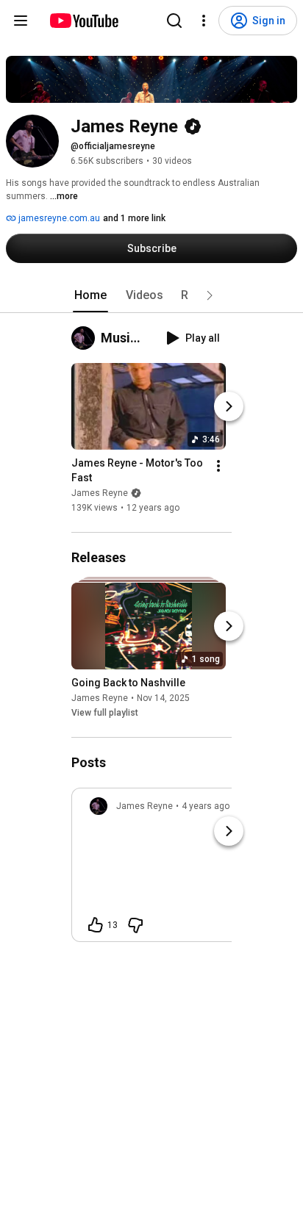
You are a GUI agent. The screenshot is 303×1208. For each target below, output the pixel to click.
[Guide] (20, 20)
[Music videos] (86, 338)
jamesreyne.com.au (58, 218)
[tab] (90, 295)
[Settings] (204, 20)
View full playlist (104, 713)
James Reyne (99, 493)
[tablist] (151, 295)
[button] (209, 295)
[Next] (228, 406)
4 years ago (205, 806)
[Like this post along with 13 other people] (95, 925)
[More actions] (218, 466)
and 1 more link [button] (134, 218)
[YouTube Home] (83, 20)
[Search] (174, 20)
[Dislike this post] (135, 925)
